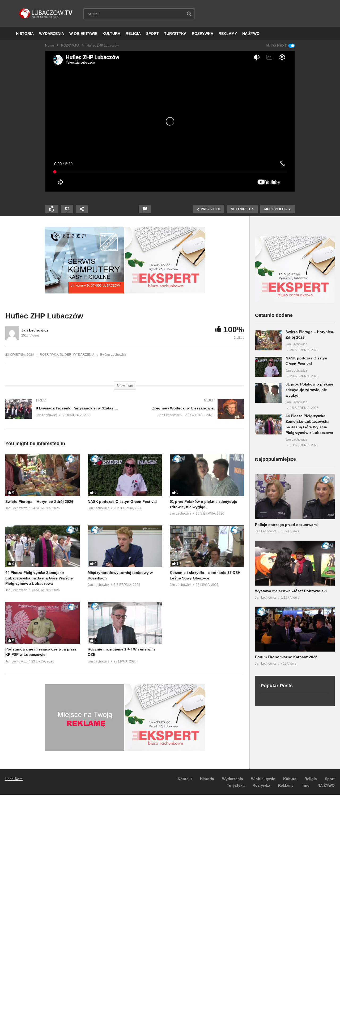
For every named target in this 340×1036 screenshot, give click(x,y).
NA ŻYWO (251, 33)
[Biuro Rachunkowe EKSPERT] (165, 292)
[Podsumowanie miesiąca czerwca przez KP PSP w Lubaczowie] (42, 623)
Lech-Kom (14, 779)
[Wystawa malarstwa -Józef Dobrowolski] (295, 563)
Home (49, 45)
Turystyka (236, 785)
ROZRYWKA (202, 33)
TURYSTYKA (175, 33)
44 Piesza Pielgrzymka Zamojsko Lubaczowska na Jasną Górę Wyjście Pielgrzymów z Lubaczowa (39, 578)
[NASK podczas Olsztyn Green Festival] (125, 475)
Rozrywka (261, 785)
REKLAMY (228, 33)
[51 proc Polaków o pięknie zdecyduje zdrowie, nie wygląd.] (207, 475)
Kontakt (185, 779)
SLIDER (65, 355)
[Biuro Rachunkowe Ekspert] (295, 301)
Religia (310, 779)
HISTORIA (25, 33)
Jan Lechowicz (34, 330)
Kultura (289, 779)
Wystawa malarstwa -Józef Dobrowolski (291, 591)
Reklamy (286, 785)
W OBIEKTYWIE (83, 33)
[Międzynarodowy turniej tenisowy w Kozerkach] (125, 546)
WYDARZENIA (51, 33)
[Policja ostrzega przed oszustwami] (295, 496)
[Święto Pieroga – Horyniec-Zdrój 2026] (42, 475)
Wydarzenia (232, 779)
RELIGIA (133, 33)
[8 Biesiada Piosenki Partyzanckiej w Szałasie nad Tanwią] (62, 414)
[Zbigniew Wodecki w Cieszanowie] (187, 414)
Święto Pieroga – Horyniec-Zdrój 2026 (39, 501)
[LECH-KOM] (84, 292)
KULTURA (111, 33)
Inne (305, 785)
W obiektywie (263, 779)
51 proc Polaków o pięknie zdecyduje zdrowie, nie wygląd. (309, 389)
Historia (207, 779)
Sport (330, 779)
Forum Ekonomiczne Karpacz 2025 (286, 657)
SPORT (152, 33)
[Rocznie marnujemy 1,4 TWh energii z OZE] (125, 623)
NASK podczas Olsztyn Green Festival (122, 501)
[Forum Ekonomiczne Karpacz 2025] (295, 629)
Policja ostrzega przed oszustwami (286, 525)
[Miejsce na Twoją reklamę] (84, 749)
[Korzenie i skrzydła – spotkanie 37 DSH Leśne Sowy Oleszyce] (207, 546)
